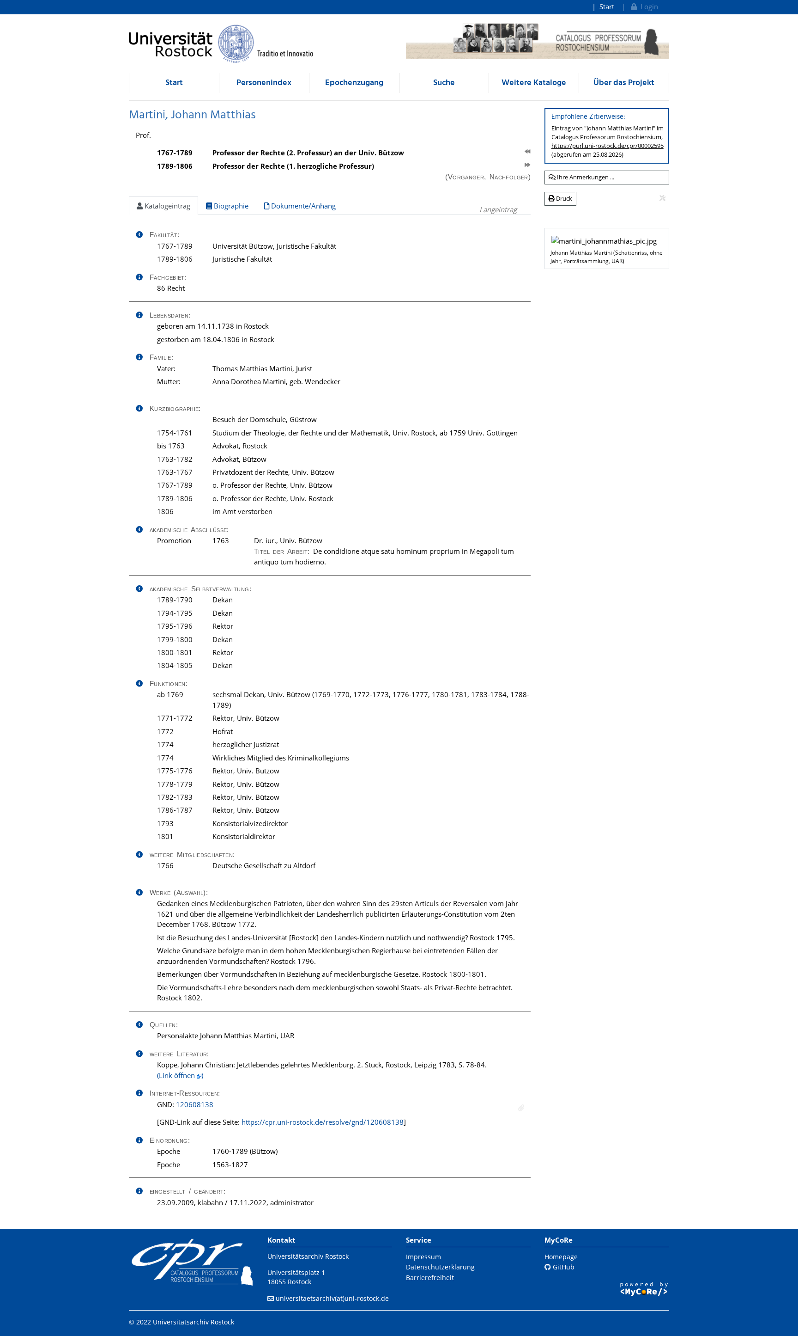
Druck (563, 198)
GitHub (562, 1266)
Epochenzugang (354, 83)
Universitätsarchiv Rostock (308, 1256)
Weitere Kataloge (534, 83)
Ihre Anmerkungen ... (585, 177)
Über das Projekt (623, 83)
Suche (444, 83)
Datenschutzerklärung (440, 1266)
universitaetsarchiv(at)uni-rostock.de (332, 1298)
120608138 (194, 1104)
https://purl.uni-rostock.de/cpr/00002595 (607, 145)
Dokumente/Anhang (302, 205)
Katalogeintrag (166, 205)
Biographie (230, 205)
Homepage (561, 1256)
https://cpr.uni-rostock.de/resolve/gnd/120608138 (323, 1122)
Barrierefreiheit (430, 1277)
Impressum (423, 1256)
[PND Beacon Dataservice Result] (521, 1107)
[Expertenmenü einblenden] (662, 198)
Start (606, 6)
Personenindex (263, 83)
